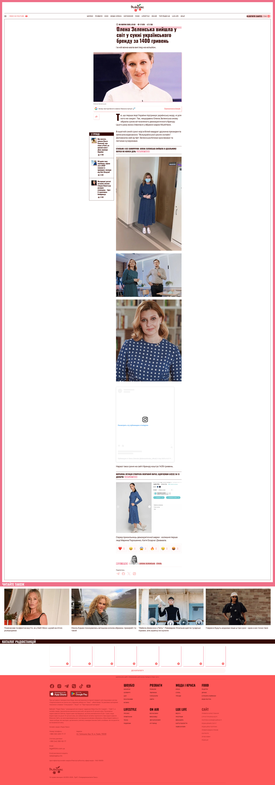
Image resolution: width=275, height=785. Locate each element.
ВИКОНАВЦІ (153, 717)
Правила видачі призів (210, 730)
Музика (126, 702)
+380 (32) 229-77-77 (57, 734)
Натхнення (128, 16)
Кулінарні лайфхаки (209, 696)
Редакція (205, 740)
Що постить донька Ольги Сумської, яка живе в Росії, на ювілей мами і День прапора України (103, 145)
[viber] (134, 574)
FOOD (137, 16)
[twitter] (129, 574)
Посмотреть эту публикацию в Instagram (133, 425)
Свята (152, 699)
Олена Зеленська (147, 564)
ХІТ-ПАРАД (153, 723)
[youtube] (88, 686)
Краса (178, 689)
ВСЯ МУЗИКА (154, 713)
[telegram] (118, 574)
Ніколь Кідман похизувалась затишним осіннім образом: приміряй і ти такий (103, 629)
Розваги (98, 16)
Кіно (106, 16)
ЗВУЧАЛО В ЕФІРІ (155, 720)
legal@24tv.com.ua (57, 748)
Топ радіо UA (164, 16)
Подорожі (127, 723)
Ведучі (178, 713)
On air (154, 16)
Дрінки (204, 692)
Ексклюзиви (128, 699)
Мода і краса (116, 16)
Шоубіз (90, 16)
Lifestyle (146, 16)
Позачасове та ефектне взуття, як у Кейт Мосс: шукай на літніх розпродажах (33, 629)
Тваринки (153, 692)
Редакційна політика (209, 727)
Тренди (178, 696)
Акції (183, 16)
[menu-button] (5, 16)
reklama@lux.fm (55, 756)
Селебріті (127, 692)
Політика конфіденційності (212, 720)
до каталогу (137, 670)
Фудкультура (206, 699)
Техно (126, 720)
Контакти (205, 733)
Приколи (153, 689)
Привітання (128, 717)
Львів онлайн (181, 727)
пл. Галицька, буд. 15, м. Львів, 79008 (91, 734)
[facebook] (123, 574)
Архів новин (206, 737)
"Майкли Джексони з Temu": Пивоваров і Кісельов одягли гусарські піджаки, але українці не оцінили (170, 629)
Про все (126, 713)
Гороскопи (154, 696)
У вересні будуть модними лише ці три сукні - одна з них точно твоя (237, 628)
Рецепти (205, 689)
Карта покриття (181, 723)
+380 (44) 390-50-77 (57, 741)
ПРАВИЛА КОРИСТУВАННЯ (210, 713)
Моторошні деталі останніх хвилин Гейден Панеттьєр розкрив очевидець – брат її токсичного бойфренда (104, 188)
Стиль (159, 564)
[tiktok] (81, 686)
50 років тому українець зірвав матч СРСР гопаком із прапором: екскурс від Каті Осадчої (104, 166)
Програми (179, 717)
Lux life (175, 16)
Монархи (127, 689)
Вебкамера (179, 720)
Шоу (125, 696)
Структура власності (209, 717)
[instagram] (59, 686)
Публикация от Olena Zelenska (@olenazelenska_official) (137, 458)
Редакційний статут (209, 723)
